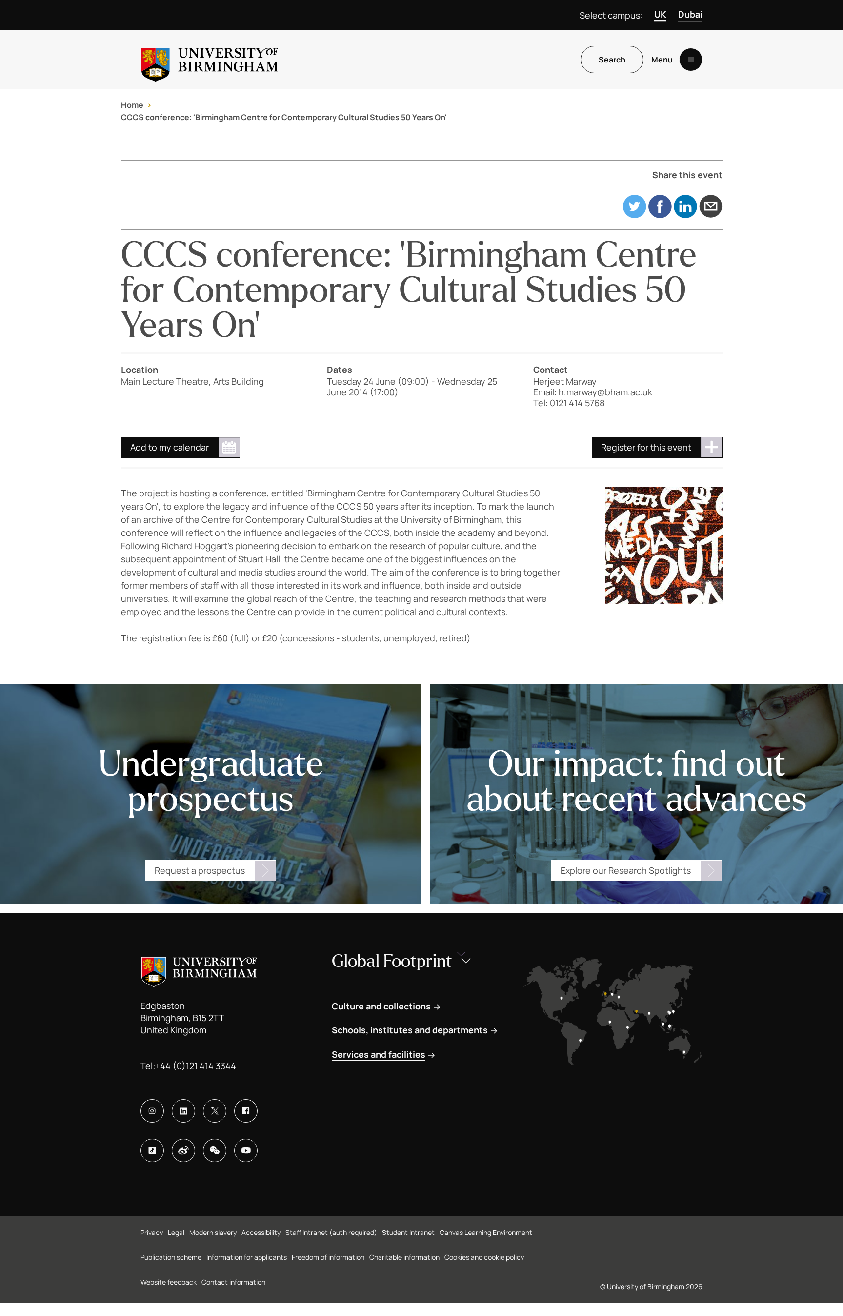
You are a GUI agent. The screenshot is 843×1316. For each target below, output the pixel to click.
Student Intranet (408, 1232)
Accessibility (261, 1232)
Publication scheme (170, 1257)
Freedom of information (328, 1257)
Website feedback (168, 1282)
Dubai (690, 14)
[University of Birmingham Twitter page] (214, 1111)
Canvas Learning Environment (486, 1232)
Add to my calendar (169, 447)
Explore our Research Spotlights (626, 870)
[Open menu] (690, 59)
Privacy (151, 1232)
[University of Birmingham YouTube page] (246, 1150)
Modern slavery (213, 1232)
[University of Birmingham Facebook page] (246, 1111)
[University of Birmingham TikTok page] (152, 1150)
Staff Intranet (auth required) (331, 1232)
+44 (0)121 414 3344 (195, 1065)
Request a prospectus (200, 870)
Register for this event (646, 447)
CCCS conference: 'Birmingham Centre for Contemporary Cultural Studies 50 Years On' (284, 117)
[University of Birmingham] (209, 59)
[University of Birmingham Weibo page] (183, 1150)
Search (612, 59)
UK (660, 14)
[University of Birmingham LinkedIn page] (183, 1111)
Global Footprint (392, 961)
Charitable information (404, 1257)
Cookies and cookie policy (484, 1257)
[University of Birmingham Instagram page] (152, 1111)
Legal (176, 1232)
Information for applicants (246, 1257)
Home (132, 105)
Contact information (233, 1282)
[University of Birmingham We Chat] (214, 1150)
